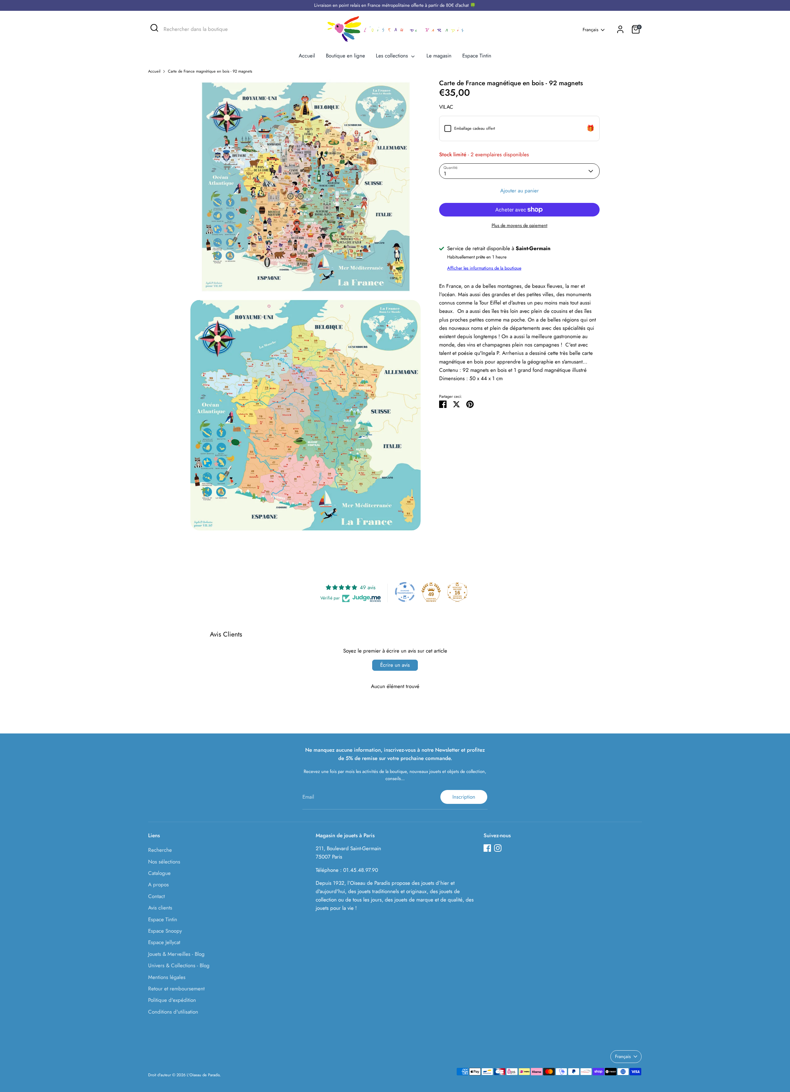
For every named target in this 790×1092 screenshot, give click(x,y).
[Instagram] (497, 848)
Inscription (463, 796)
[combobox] (210, 29)
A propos (158, 884)
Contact (156, 896)
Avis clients (160, 907)
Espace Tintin (476, 55)
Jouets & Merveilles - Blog (176, 954)
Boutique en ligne (345, 55)
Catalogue (159, 873)
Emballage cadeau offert (474, 128)
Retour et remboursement (176, 988)
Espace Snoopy (165, 930)
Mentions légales (166, 977)
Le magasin (438, 55)
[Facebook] (487, 848)
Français (590, 30)
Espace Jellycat (164, 942)
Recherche (160, 850)
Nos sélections (164, 861)
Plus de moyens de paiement (519, 225)
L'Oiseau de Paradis (203, 1075)
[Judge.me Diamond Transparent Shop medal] (405, 592)
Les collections (393, 55)
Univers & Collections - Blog (179, 965)
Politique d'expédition (172, 1000)
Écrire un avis (395, 665)
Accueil (307, 55)
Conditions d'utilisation (173, 1011)
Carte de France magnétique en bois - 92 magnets (210, 71)
